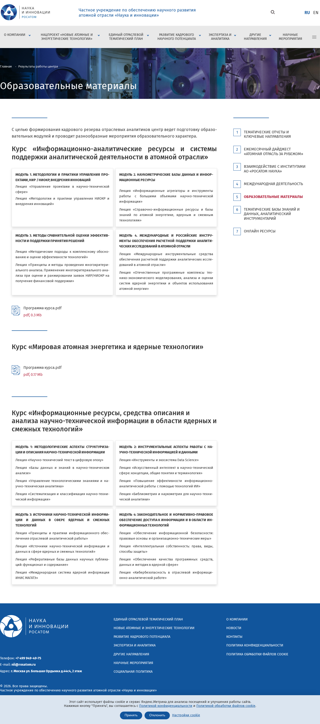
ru (307, 12)
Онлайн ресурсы (259, 231)
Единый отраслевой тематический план (126, 37)
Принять (131, 715)
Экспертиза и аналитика (220, 37)
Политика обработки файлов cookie (257, 654)
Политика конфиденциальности (254, 645)
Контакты (234, 637)
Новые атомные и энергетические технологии (154, 628)
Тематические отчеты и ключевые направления (267, 134)
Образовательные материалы (273, 196)
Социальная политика (133, 672)
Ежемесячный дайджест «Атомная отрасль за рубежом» (273, 151)
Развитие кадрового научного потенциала (176, 37)
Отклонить (157, 715)
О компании (14, 35)
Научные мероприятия (290, 37)
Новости (233, 628)
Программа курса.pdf (42, 311)
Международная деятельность (273, 184)
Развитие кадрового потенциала (142, 637)
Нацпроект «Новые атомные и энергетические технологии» (67, 37)
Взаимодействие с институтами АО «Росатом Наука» (274, 168)
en (315, 12)
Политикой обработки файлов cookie (225, 706)
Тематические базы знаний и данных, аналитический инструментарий (272, 214)
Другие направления (255, 37)
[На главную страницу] (25, 20)
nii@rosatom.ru (23, 665)
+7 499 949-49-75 (28, 658)
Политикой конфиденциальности (165, 706)
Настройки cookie (186, 715)
